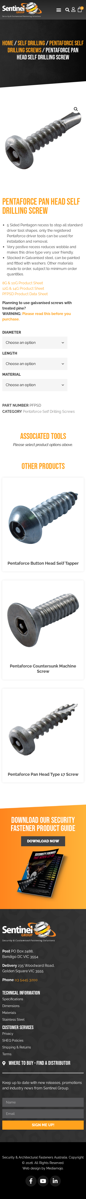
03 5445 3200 (26, 980)
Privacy (7, 1033)
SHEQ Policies (12, 1040)
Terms (6, 1054)
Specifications (12, 999)
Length (9, 353)
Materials (9, 1013)
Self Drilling (31, 43)
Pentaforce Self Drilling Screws (49, 411)
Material (11, 374)
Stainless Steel (13, 1019)
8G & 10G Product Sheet (22, 283)
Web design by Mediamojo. (43, 1168)
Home (7, 43)
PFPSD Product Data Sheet (25, 294)
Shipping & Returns (16, 1047)
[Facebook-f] (30, 1181)
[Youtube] (43, 1181)
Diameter (11, 332)
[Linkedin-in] (55, 1181)
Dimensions (10, 1006)
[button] (58, 9)
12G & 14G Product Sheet (23, 288)
